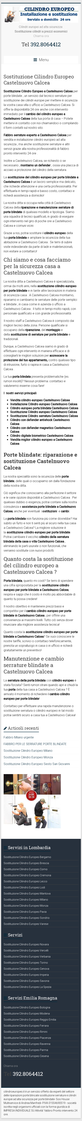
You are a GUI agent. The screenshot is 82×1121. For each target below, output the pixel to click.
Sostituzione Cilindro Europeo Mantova (27, 893)
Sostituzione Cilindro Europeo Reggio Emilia (30, 1019)
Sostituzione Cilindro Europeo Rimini (25, 1031)
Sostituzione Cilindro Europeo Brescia (26, 863)
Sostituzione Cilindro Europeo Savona (26, 980)
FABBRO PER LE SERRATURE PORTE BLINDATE (35, 744)
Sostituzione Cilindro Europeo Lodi (24, 887)
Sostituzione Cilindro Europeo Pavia (25, 911)
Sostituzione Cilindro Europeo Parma (26, 1050)
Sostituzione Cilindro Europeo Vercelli (26, 950)
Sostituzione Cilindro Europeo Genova (26, 968)
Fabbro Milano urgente (19, 737)
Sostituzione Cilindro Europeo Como (25, 869)
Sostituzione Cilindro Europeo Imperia (26, 974)
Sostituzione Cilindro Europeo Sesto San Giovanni (37, 764)
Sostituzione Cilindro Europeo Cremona (27, 875)
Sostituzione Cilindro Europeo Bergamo (27, 857)
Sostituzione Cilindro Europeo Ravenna (27, 1043)
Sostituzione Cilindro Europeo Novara (26, 944)
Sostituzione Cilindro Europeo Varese (26, 923)
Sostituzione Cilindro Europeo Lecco (25, 881)
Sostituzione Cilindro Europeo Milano (28, 750)
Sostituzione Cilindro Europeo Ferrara (26, 1025)
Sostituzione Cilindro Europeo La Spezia (27, 986)
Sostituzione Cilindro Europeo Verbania (27, 956)
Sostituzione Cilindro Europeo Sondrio (27, 917)
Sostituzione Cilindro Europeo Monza (28, 757)
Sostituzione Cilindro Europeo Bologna (27, 1007)
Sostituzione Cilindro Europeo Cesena (26, 1056)
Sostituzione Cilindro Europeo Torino (26, 962)
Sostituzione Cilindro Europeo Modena (27, 1013)
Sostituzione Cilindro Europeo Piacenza (27, 1037)
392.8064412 (45, 44)
